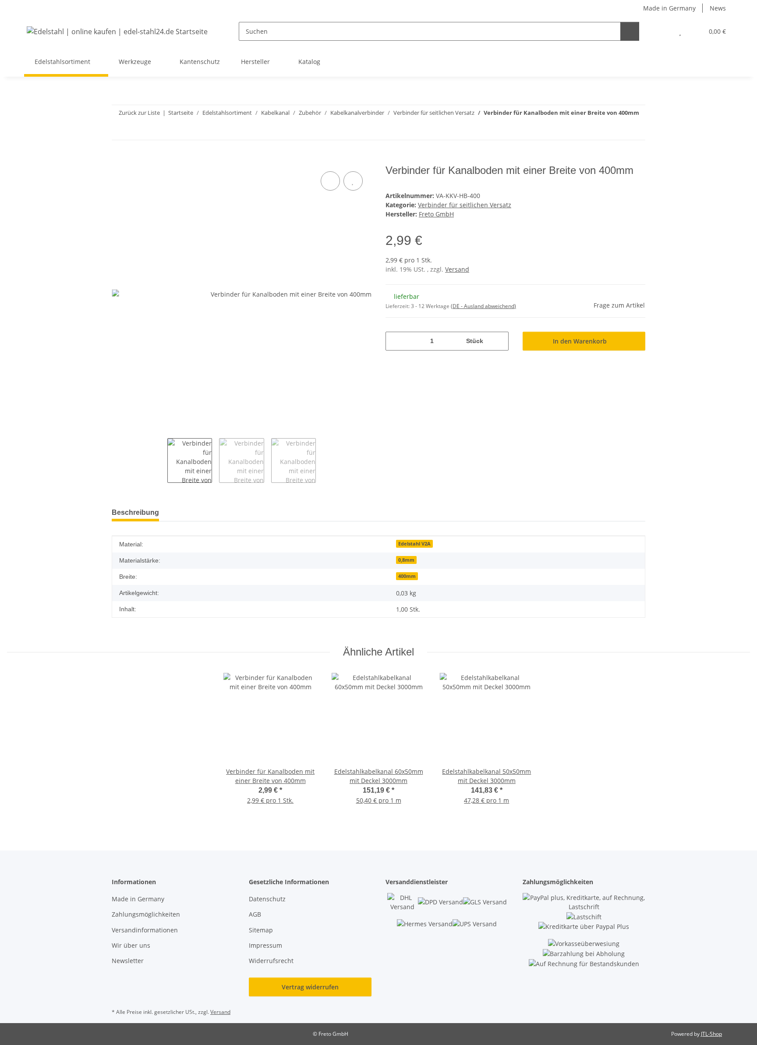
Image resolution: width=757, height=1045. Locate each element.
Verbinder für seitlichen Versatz (464, 205)
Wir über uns (131, 945)
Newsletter (128, 960)
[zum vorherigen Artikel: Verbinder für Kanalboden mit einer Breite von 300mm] (635, 130)
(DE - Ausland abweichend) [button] (483, 306)
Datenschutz (267, 899)
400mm (407, 576)
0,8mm (406, 560)
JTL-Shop (711, 1034)
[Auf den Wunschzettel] (353, 181)
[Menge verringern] (395, 341)
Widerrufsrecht (271, 960)
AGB (255, 914)
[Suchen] (629, 31)
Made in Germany (669, 8)
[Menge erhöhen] (498, 341)
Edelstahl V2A (414, 544)
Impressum (265, 945)
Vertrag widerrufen (310, 987)
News (718, 8)
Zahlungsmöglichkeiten (146, 914)
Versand (457, 269)
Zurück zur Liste (139, 113)
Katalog (309, 61)
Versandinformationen (145, 930)
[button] (662, 31)
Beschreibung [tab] (135, 512)
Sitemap (261, 930)
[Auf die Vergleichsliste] (330, 181)
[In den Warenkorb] (119, 159)
